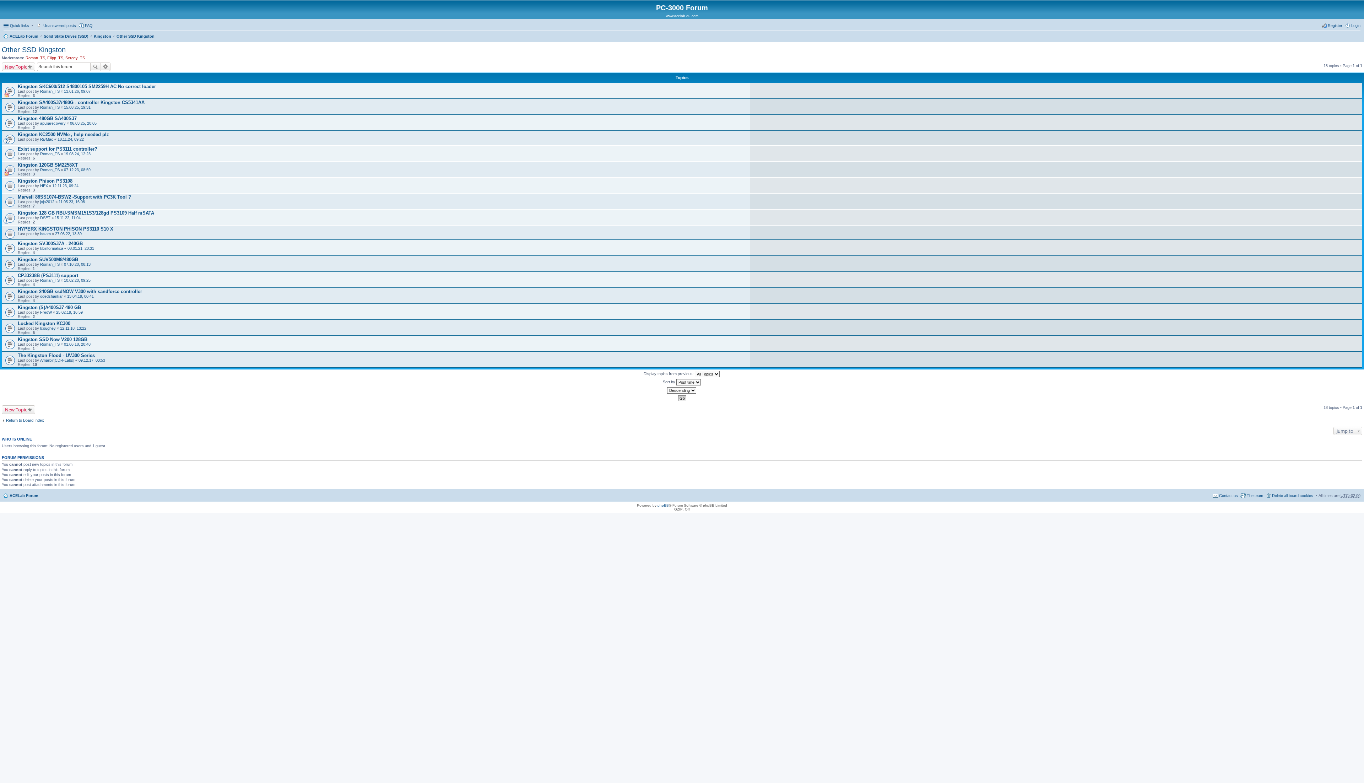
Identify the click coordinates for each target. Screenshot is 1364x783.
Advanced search (105, 67)
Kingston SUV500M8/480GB (48, 259)
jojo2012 (47, 202)
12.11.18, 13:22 (73, 328)
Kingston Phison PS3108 (45, 181)
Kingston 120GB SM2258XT (48, 165)
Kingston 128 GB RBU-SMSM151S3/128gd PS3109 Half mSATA (86, 213)
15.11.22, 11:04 (68, 218)
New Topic (16, 67)
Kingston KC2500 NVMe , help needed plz (63, 134)
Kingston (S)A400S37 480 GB (49, 307)
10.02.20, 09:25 (77, 280)
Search (95, 67)
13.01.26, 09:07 (77, 91)
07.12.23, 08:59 (77, 170)
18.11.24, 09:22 (71, 139)
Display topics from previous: (669, 374)
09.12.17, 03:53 (92, 360)
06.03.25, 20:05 (83, 123)
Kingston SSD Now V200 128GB (52, 339)
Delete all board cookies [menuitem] (1292, 495)
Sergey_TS (75, 58)
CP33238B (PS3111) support (48, 275)
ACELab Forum (24, 36)
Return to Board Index (25, 420)
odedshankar (51, 296)
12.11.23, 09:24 (65, 186)
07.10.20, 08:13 (77, 264)
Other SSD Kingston (136, 36)
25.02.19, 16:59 (69, 312)
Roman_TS (35, 58)
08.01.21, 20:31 (80, 248)
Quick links (19, 25)
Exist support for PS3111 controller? (57, 149)
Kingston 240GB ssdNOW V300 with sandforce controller (80, 291)
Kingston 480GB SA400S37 (47, 118)
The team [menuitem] (1255, 495)
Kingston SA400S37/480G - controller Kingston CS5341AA (81, 102)
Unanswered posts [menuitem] (59, 25)
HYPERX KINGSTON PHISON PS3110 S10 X (65, 229)
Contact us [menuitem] (1228, 495)
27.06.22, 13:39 (68, 234)
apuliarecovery (53, 123)
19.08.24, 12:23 (77, 154)
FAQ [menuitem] (89, 25)
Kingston (102, 36)
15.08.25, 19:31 (77, 107)
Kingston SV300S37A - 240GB (50, 243)
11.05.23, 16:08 (72, 202)
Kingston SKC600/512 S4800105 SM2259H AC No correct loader (87, 86)
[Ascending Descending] (682, 390)
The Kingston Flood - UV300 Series (56, 355)
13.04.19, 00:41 (80, 296)
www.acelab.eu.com (682, 16)
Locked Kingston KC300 (44, 323)
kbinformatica (51, 248)
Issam (45, 234)
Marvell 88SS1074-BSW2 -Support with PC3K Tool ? (74, 197)
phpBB (663, 505)
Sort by (669, 382)
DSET (45, 218)
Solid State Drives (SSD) (66, 36)
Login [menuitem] (1355, 25)
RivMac (46, 139)
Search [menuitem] (1357, 37)
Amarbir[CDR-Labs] (57, 360)
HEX (44, 186)
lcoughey (48, 328)
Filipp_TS (55, 58)
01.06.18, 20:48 (77, 344)
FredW (46, 312)
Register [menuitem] (1335, 25)
